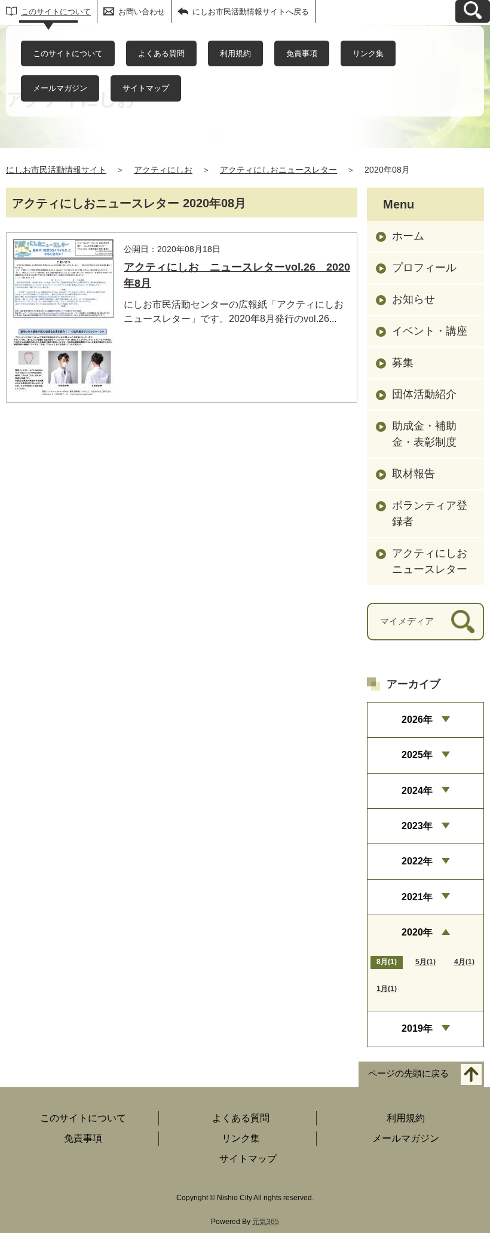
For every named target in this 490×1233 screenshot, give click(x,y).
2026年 (417, 719)
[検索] (462, 621)
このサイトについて (56, 11)
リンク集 (368, 53)
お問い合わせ (141, 11)
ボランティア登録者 (429, 513)
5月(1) (425, 962)
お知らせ (413, 299)
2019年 (417, 1028)
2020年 (417, 932)
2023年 (417, 826)
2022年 (417, 861)
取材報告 (413, 474)
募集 (403, 363)
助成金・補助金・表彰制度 (424, 434)
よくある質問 (161, 53)
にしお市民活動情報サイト (56, 169)
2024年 (417, 791)
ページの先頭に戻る (408, 1073)
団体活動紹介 (424, 394)
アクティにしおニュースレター (278, 169)
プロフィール (424, 268)
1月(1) (386, 988)
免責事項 (301, 53)
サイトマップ (145, 88)
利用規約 (235, 53)
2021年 (417, 897)
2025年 (417, 755)
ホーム (408, 236)
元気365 (265, 1221)
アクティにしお (163, 169)
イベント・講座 (429, 331)
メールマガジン (60, 88)
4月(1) (464, 962)
